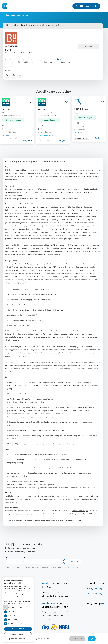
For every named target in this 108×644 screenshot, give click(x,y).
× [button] (31, 579)
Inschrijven (72, 561)
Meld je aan (48, 583)
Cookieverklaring (94, 593)
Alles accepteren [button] (17, 629)
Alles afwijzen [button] (17, 634)
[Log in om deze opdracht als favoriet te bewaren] (31, 102)
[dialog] (18, 609)
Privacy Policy (52, 567)
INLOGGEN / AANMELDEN (86, 6)
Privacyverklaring (94, 588)
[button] (18, 639)
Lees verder (19, 603)
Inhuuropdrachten (13, 15)
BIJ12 (8, 49)
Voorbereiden (50, 603)
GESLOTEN (77, 639)
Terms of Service (67, 567)
